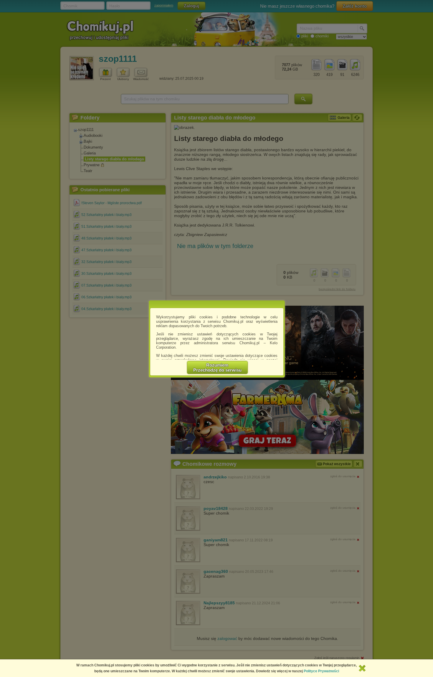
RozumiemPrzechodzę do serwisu (217, 367)
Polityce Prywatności (321, 671)
